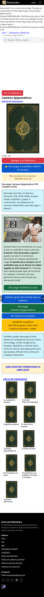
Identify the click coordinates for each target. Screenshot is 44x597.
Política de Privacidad (9, 556)
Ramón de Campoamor (12, 101)
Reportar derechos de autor (11, 563)
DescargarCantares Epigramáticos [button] (22, 308)
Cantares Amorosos (8, 500)
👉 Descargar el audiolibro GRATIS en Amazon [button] (23, 168)
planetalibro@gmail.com (16, 575)
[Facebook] (7, 580)
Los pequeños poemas (9, 401)
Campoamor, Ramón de (19, 32)
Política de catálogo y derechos (13, 559)
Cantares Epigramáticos (10, 450)
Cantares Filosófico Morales (30, 401)
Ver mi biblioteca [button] (12, 92)
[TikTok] (17, 580)
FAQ (2, 542)
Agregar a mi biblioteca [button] (23, 160)
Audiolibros (5, 552)
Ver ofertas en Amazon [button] (23, 315)
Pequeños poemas (11, 424)
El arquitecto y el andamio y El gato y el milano (29, 475)
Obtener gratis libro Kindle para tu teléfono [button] (23, 299)
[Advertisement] (22, 67)
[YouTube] (3, 580)
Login (33, 2)
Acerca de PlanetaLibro (11, 522)
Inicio (4, 32)
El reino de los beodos (27, 425)
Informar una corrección (10, 566)
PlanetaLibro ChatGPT (9, 549)
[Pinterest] (21, 580)
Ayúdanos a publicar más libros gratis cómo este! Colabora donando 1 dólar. (23, 325)
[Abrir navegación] (40, 2)
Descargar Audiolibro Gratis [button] (22, 287)
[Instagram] (12, 580)
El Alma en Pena (28, 449)
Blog (3, 545)
